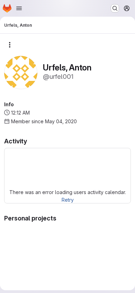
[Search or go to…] (115, 8)
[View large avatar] (20, 72)
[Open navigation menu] (19, 8)
